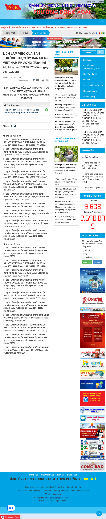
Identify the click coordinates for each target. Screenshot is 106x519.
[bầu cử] (92, 441)
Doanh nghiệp (89, 96)
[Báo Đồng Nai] (92, 300)
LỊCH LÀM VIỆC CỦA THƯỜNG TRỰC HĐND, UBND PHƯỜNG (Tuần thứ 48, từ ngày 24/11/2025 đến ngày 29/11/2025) (26, 273)
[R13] (92, 398)
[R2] (92, 465)
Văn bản (86, 79)
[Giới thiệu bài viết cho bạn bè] (38, 80)
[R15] (92, 418)
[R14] (92, 410)
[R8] (92, 364)
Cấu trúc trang (47, 474)
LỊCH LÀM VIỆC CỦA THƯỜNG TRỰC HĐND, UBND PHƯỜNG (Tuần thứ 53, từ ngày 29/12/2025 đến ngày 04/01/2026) (26, 152)
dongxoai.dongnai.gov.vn (57, 497)
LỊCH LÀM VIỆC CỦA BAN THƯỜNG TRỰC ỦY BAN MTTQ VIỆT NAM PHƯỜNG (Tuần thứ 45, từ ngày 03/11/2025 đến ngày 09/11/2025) (24, 295)
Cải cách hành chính (92, 85)
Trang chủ (33, 474)
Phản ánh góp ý (90, 90)
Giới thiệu (87, 59)
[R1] (92, 309)
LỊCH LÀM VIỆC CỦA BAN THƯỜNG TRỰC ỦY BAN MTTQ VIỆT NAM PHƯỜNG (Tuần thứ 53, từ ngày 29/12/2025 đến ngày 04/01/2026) (24, 174)
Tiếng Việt (90, 1)
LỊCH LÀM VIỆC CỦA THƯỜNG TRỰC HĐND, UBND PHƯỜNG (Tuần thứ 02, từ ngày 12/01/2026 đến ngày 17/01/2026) (26, 213)
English (100, 1)
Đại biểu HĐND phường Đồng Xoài (91, 67)
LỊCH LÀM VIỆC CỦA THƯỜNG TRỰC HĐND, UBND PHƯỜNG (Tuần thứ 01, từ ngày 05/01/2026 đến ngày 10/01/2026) (26, 197)
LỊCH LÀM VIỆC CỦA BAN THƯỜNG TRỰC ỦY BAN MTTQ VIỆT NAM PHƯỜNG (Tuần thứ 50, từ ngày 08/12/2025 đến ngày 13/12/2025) (24, 142)
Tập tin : (22, 111)
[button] (46, 110)
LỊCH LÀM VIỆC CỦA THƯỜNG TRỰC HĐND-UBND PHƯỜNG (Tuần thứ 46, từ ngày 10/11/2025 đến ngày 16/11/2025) (26, 350)
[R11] (92, 384)
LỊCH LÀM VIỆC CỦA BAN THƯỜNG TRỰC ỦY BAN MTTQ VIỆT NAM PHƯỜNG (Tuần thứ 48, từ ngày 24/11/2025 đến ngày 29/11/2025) (24, 263)
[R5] (92, 353)
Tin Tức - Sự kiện (90, 74)
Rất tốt (87, 250)
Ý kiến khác (89, 257)
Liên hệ (60, 474)
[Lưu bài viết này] (48, 80)
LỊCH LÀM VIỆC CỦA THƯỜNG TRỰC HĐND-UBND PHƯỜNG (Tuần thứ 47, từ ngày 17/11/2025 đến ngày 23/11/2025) (26, 318)
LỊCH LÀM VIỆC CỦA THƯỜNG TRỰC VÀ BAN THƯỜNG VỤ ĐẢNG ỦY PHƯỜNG (24, 205)
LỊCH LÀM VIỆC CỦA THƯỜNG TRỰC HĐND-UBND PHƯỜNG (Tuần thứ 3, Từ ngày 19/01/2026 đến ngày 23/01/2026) (26, 223)
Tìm (100, 52)
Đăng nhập (72, 474)
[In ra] (43, 80)
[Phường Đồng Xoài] (13, 9)
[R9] (92, 374)
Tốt (85, 254)
